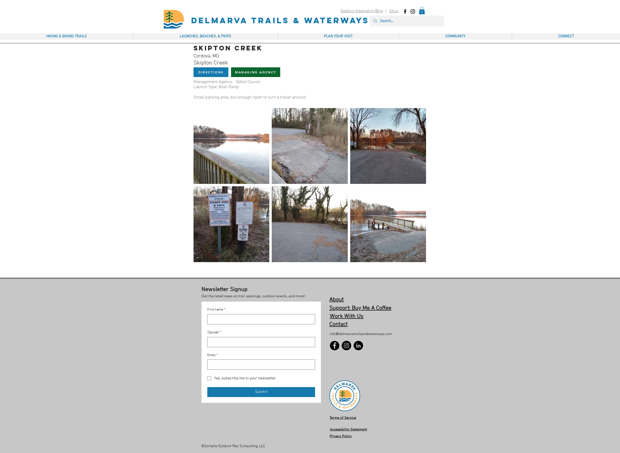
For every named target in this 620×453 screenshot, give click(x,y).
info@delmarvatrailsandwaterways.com (361, 333)
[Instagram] (346, 345)
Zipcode (214, 332)
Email (212, 355)
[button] (422, 10)
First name (216, 310)
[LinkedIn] (358, 345)
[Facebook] (334, 345)
